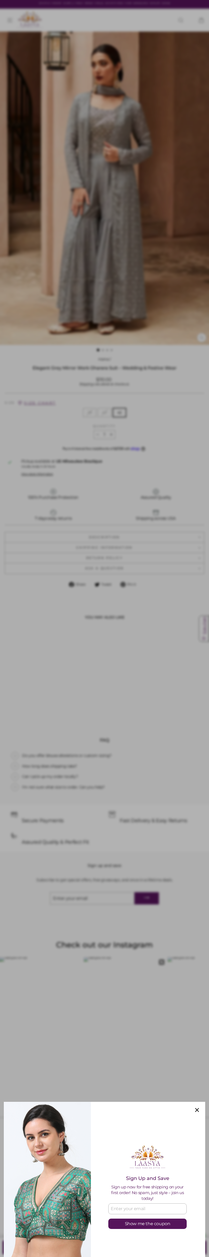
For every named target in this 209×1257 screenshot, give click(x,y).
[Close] (197, 1110)
